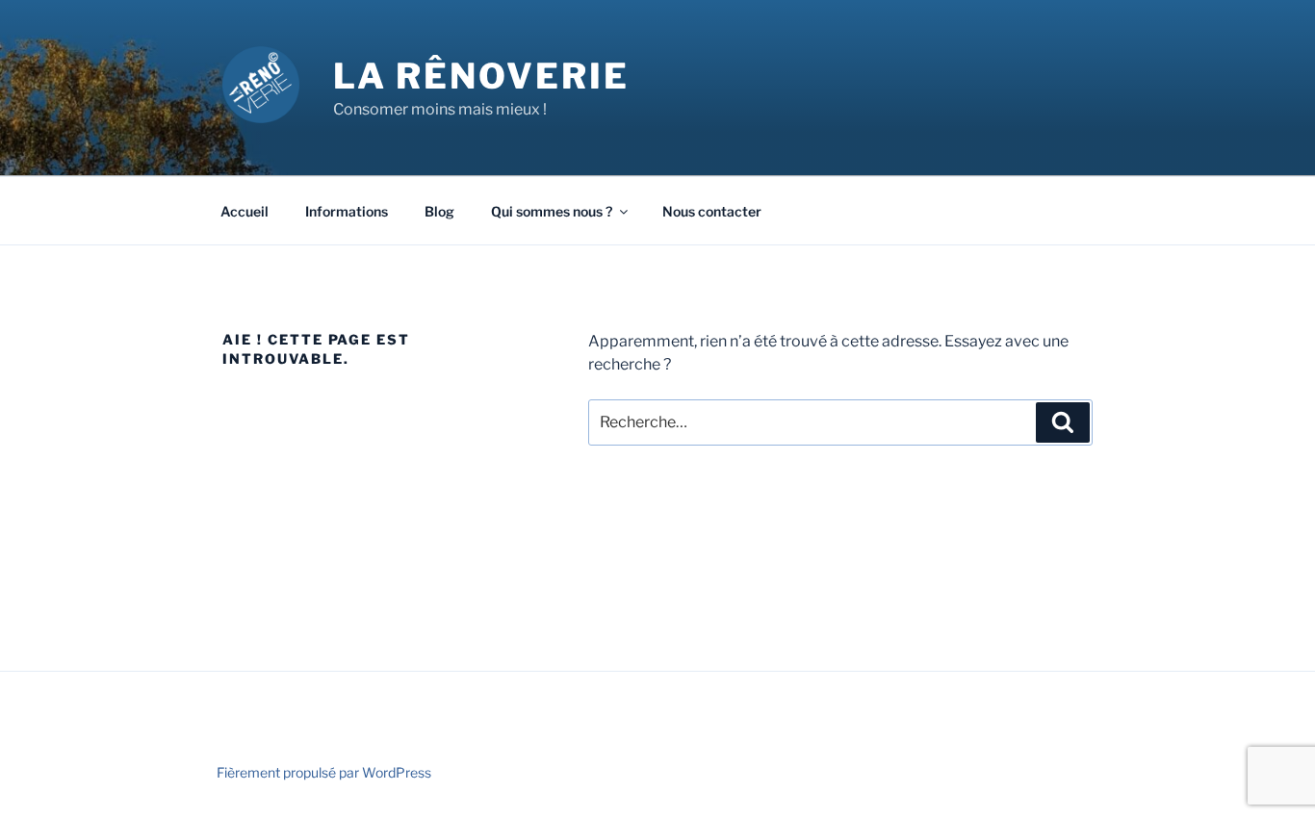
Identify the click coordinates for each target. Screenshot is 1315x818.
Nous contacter (711, 211)
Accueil (244, 211)
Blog (439, 211)
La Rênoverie (481, 76)
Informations (346, 211)
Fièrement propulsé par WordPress (324, 772)
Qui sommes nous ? (551, 211)
